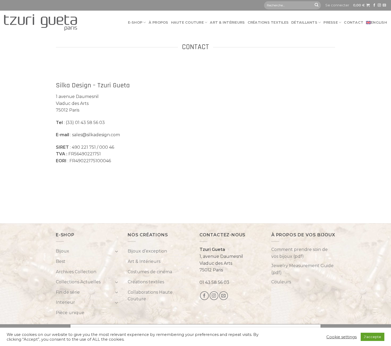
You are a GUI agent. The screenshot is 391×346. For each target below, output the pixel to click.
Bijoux (62, 251)
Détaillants (304, 22)
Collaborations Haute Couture (150, 296)
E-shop (135, 22)
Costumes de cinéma (150, 271)
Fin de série (68, 292)
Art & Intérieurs (227, 22)
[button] (337, 5)
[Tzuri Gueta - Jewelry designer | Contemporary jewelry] (40, 22)
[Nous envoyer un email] (384, 5)
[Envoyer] (317, 5)
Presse (330, 22)
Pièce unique (70, 312)
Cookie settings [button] (341, 337)
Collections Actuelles (78, 281)
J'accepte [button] (372, 337)
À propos (158, 22)
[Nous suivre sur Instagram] (379, 5)
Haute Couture (187, 22)
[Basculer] (116, 251)
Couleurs (281, 281)
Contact (353, 22)
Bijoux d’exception (147, 251)
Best (60, 261)
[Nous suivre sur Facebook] (374, 5)
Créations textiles (268, 22)
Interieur (65, 302)
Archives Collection (76, 271)
